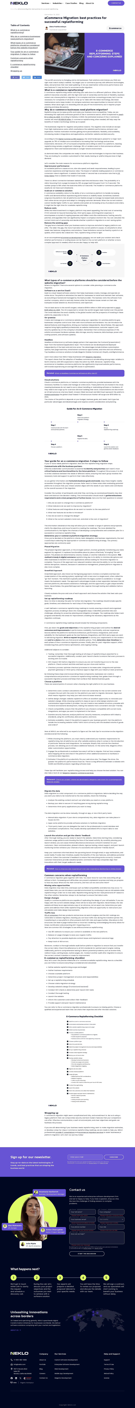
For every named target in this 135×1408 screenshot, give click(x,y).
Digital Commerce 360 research (71, 139)
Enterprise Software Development (67, 1364)
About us (90, 3)
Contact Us (43, 1378)
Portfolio (42, 1364)
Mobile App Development (64, 1373)
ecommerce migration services (90, 1132)
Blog (81, 3)
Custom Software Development (66, 1360)
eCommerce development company (75, 238)
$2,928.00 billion (64, 119)
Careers (42, 1373)
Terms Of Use (109, 1364)
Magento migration (93, 357)
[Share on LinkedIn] (37, 77)
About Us (42, 1360)
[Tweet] (26, 77)
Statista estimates (52, 395)
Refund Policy (109, 1373)
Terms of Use (104, 1163)
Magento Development (63, 1378)
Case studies (71, 3)
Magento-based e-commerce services (78, 773)
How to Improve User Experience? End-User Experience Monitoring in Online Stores (88, 869)
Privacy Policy (93, 1163)
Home (12, 9)
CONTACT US (116, 3)
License (106, 1378)
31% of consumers (51, 915)
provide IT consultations (65, 1132)
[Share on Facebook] (15, 77)
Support (107, 1360)
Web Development (61, 1369)
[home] (19, 3)
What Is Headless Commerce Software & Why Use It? (76, 373)
